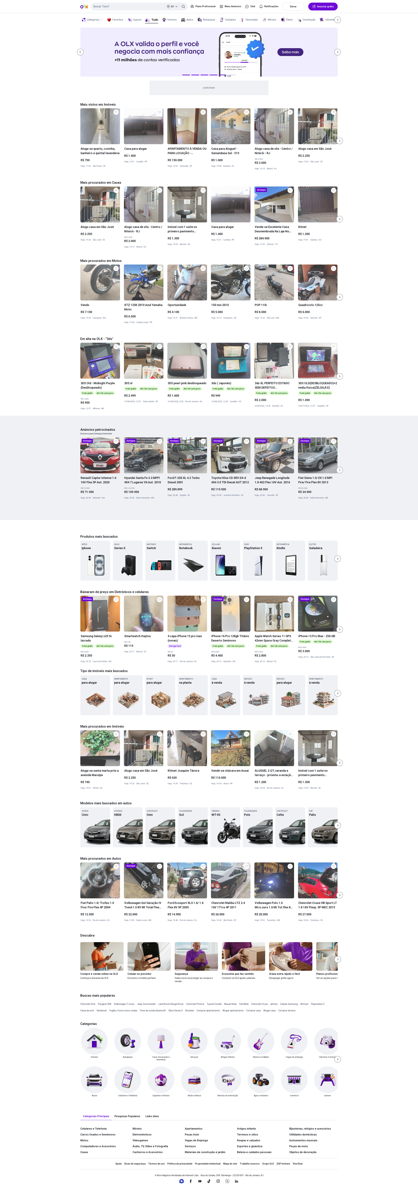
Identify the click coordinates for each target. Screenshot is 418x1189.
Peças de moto (298, 1146)
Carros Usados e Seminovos (97, 1134)
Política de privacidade (179, 1163)
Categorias (93, 19)
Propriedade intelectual (208, 1163)
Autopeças (209, 19)
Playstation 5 (317, 1004)
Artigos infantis (246, 1128)
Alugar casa (269, 1010)
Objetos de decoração (303, 1152)
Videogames (140, 1140)
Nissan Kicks (230, 1004)
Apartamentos (193, 1128)
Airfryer (304, 1004)
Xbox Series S (176, 1010)
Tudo (154, 19)
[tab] (96, 1116)
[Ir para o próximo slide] (339, 141)
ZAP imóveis (283, 1163)
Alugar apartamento (233, 1010)
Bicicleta (189, 1010)
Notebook (102, 1010)
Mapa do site (230, 1163)
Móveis (272, 19)
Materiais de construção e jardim (205, 1152)
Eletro (289, 19)
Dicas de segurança (135, 1163)
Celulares (230, 19)
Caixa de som (87, 1010)
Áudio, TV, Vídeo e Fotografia (150, 1146)
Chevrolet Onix (87, 1004)
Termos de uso (156, 1163)
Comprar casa (253, 1010)
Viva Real (298, 1163)
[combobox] (139, 6)
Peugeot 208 (104, 1004)
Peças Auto (192, 1134)
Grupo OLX (268, 1163)
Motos (84, 1140)
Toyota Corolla (214, 1004)
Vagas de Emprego (196, 1140)
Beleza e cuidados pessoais (254, 1152)
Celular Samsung (289, 1004)
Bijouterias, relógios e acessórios (310, 1128)
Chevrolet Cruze (259, 1004)
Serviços (190, 1146)
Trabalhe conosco (250, 1163)
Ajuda (118, 1163)
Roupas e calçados (248, 1140)
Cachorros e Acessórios (148, 1152)
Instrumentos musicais (303, 1140)
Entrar (293, 6)
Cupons (137, 19)
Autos (189, 19)
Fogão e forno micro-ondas (123, 1010)
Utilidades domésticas (303, 1134)
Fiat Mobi (244, 1004)
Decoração (252, 19)
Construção (309, 19)
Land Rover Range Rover (171, 1004)
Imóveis (172, 19)
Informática (331, 19)
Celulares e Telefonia (93, 1128)
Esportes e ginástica (249, 1146)
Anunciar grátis (325, 6)
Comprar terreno (287, 1010)
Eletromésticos (142, 1134)
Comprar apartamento (208, 1010)
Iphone (274, 1004)
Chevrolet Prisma (195, 1004)
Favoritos (117, 19)
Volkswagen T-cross (124, 1004)
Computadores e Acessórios (98, 1146)
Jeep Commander (146, 1004)
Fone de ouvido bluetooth (153, 1010)
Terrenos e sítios (247, 1134)
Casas (84, 1152)
